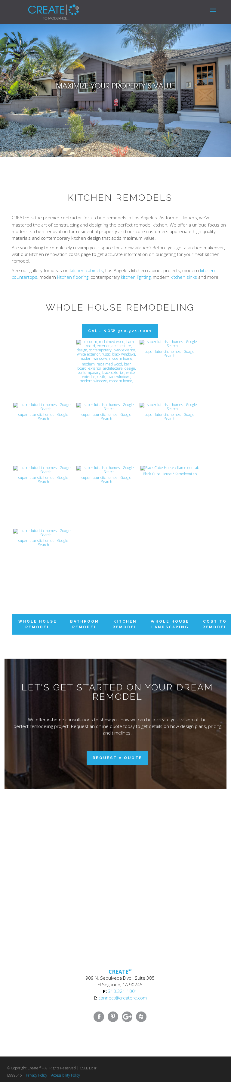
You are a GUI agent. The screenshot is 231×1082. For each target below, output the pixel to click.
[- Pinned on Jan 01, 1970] (43, 346)
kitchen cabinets (86, 270)
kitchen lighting (136, 277)
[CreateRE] (44, 7)
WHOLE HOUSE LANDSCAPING (170, 624)
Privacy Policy (36, 1075)
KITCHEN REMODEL (124, 624)
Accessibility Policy (65, 1075)
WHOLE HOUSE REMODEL (37, 624)
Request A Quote (117, 758)
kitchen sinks (184, 277)
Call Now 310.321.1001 (120, 331)
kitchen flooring (72, 277)
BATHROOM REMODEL (84, 624)
